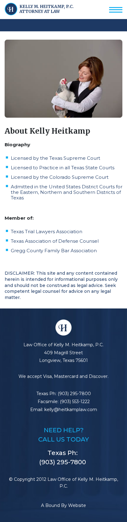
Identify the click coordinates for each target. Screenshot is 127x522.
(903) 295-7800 (74, 393)
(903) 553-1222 (75, 401)
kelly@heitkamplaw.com (70, 409)
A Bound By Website (63, 505)
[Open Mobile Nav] (115, 8)
